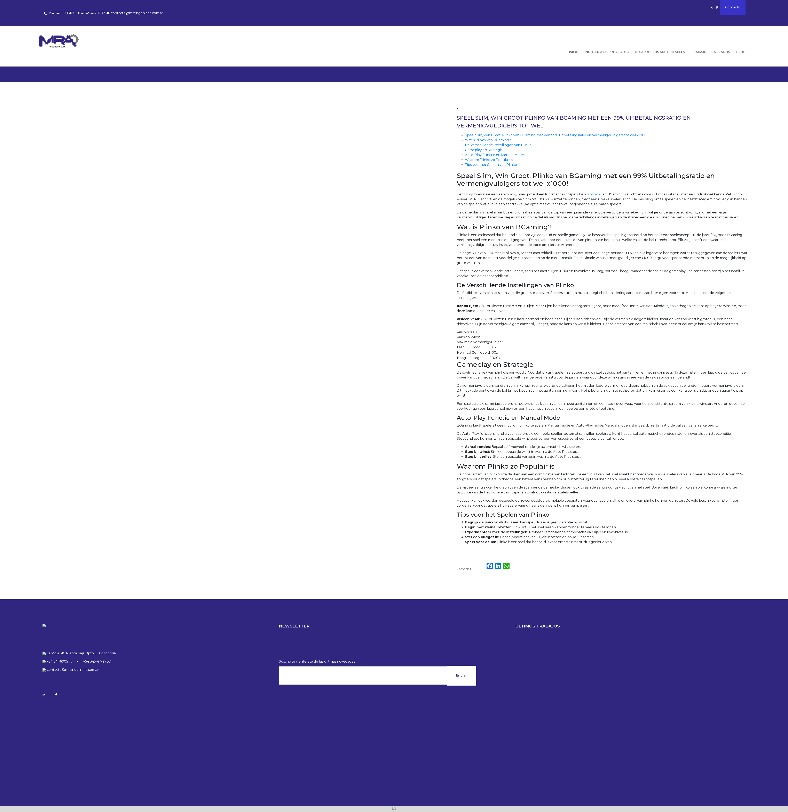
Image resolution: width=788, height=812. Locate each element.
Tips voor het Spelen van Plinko (491, 165)
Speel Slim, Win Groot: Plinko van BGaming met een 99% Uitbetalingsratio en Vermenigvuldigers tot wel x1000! (556, 135)
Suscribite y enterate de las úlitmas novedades (317, 661)
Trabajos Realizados (710, 52)
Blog (741, 52)
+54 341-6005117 (61, 13)
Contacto (732, 7)
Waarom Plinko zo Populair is (489, 160)
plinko (595, 194)
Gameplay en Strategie (484, 150)
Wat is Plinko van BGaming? (488, 140)
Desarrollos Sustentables (660, 52)
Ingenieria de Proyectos (607, 52)
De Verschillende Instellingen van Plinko (498, 145)
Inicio (574, 52)
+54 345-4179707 (91, 13)
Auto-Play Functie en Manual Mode (494, 155)
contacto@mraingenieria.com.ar (137, 13)
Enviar (461, 675)
